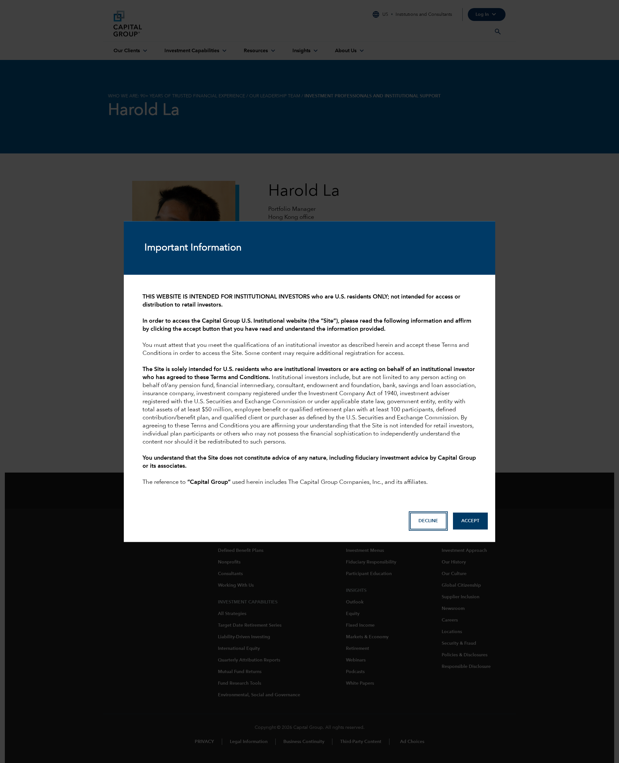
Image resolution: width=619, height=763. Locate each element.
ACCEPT (470, 521)
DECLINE (428, 521)
